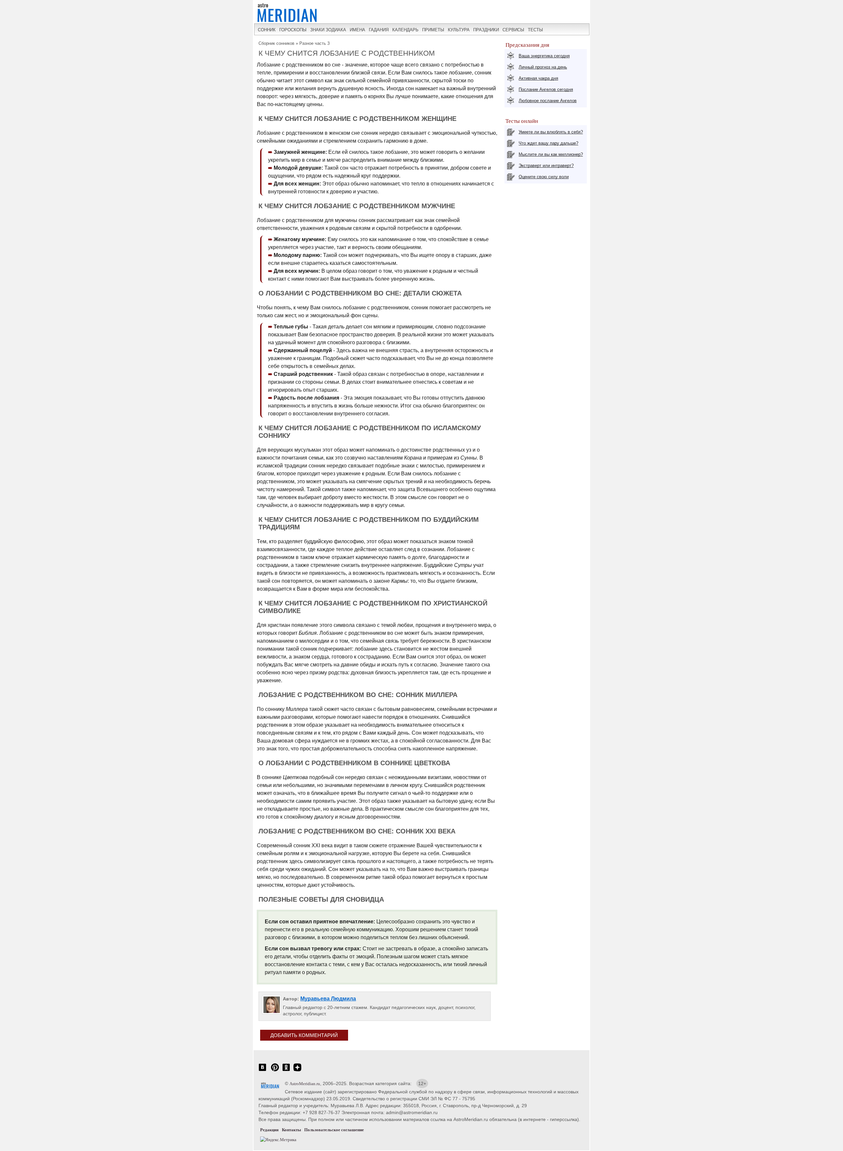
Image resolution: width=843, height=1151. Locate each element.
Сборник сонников (276, 43)
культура (459, 29)
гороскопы (293, 29)
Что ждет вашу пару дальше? (548, 143)
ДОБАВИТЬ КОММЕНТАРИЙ (304, 1035)
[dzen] (297, 1070)
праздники (486, 29)
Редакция (269, 1129)
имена (357, 29)
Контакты (291, 1129)
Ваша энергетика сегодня (544, 55)
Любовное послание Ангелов (548, 100)
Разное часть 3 (314, 43)
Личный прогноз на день (543, 67)
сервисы (513, 29)
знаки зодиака (328, 29)
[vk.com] (262, 1070)
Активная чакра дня (538, 78)
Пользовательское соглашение (334, 1129)
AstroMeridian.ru (304, 1083)
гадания (379, 29)
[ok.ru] (286, 1070)
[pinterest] (275, 1070)
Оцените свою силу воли (544, 176)
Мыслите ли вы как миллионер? (551, 154)
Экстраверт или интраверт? (546, 165)
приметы (433, 29)
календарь (405, 29)
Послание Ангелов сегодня (546, 89)
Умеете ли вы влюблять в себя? (551, 131)
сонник (267, 29)
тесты (535, 29)
